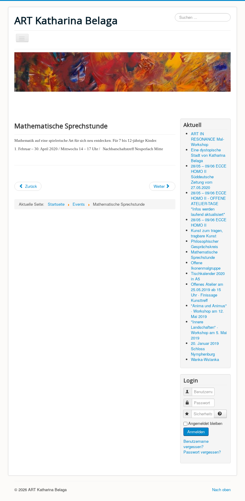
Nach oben (221, 489)
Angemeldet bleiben (205, 423)
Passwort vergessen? (202, 452)
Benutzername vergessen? (196, 443)
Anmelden (196, 431)
